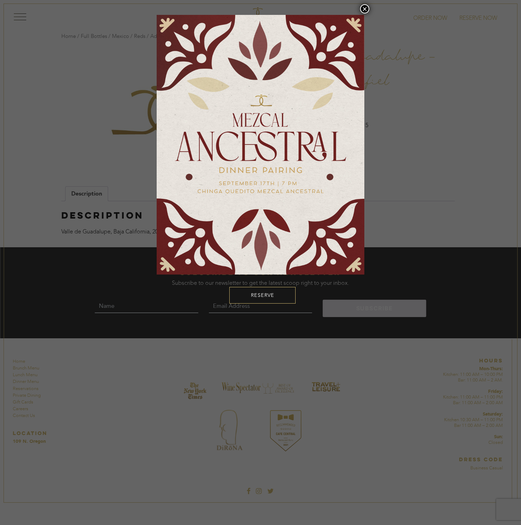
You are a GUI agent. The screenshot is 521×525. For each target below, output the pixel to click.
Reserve (262, 295)
